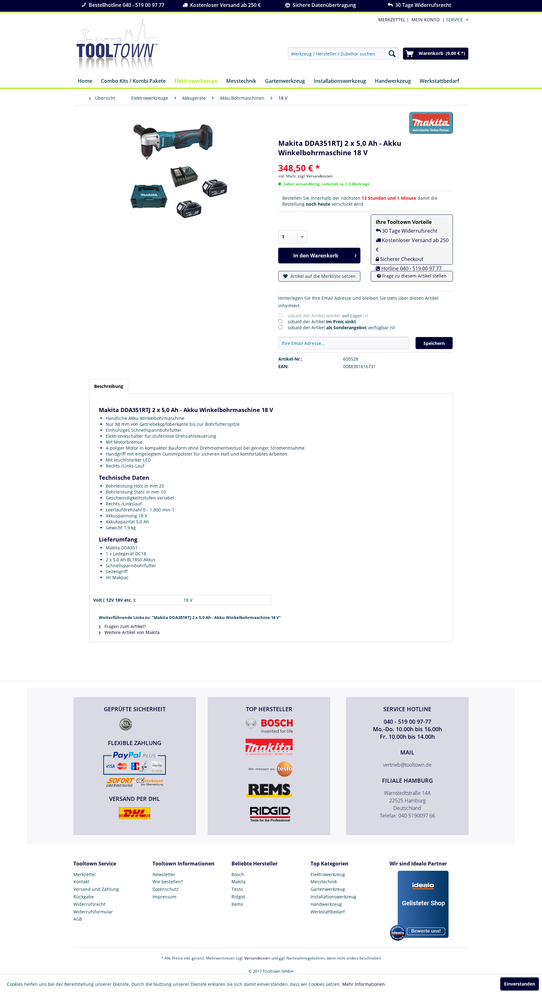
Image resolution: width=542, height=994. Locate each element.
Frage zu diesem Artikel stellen (414, 276)
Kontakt (81, 882)
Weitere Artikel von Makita (131, 632)
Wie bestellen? (167, 882)
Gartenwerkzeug (328, 889)
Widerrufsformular (93, 912)
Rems (237, 904)
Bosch (237, 874)
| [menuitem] (393, 20)
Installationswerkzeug (333, 897)
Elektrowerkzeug (328, 874)
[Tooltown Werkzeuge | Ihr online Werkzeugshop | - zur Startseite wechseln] (117, 45)
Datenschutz (165, 889)
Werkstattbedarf (328, 912)
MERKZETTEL (391, 20)
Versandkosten (257, 958)
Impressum (164, 897)
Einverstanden (519, 984)
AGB (77, 919)
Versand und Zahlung (96, 889)
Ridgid (238, 897)
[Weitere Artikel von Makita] (431, 123)
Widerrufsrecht (89, 904)
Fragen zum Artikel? (124, 626)
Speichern (434, 343)
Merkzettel (84, 874)
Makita (238, 882)
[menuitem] (427, 20)
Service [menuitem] (454, 20)
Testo (237, 889)
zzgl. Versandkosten (315, 176)
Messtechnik (324, 882)
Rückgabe (83, 897)
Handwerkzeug (326, 904)
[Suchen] (392, 53)
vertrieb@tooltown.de (407, 764)
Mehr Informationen (363, 984)
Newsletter (163, 874)
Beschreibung (108, 386)
